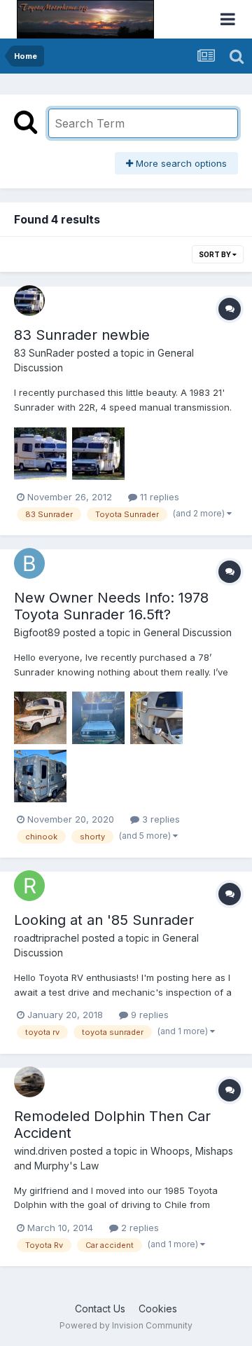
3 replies (159, 819)
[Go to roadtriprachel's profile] (29, 885)
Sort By (215, 254)
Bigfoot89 (37, 632)
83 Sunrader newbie (82, 335)
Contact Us (100, 1308)
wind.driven (40, 1151)
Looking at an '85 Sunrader (104, 920)
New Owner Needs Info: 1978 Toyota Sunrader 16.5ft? (111, 606)
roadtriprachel (46, 938)
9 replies (148, 1014)
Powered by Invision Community (125, 1325)
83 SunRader (44, 353)
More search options (180, 163)
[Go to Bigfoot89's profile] (29, 563)
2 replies (138, 1227)
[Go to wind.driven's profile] (29, 1081)
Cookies (158, 1308)
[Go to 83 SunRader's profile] (29, 300)
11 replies (158, 496)
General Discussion (188, 632)
